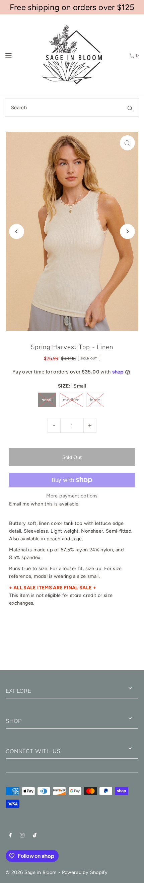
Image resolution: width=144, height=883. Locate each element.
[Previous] (16, 231)
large (95, 399)
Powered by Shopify (85, 872)
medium (71, 399)
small (47, 399)
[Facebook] (10, 836)
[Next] (127, 231)
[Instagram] (22, 836)
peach (54, 539)
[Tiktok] (35, 836)
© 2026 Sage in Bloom (31, 872)
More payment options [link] (71, 496)
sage (76, 539)
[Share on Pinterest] (119, 646)
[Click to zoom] (127, 142)
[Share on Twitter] (71, 646)
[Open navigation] (17, 55)
